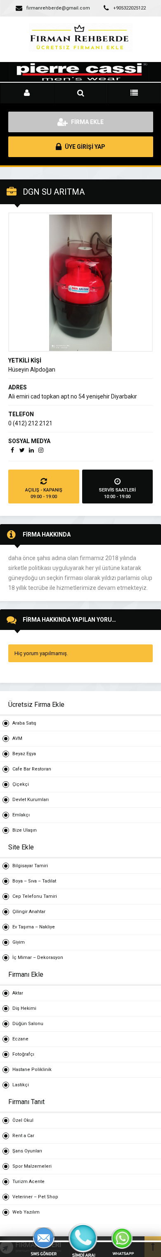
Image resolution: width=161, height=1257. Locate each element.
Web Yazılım (26, 1212)
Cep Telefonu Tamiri (34, 896)
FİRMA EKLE (87, 122)
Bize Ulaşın (24, 830)
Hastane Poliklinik (32, 1069)
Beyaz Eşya (24, 753)
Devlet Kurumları (30, 799)
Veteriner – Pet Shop (35, 1197)
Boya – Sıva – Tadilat (34, 881)
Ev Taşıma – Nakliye (33, 927)
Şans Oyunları (27, 1151)
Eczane (20, 1039)
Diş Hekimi (24, 1008)
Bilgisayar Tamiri (30, 865)
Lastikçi (20, 1085)
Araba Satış (24, 723)
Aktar (17, 993)
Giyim (18, 942)
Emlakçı (21, 815)
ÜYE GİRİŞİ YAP (84, 146)
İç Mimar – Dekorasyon (37, 957)
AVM (17, 738)
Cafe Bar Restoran (31, 769)
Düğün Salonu (27, 1023)
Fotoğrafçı (23, 1054)
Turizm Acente (28, 1181)
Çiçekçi (20, 784)
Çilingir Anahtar (28, 911)
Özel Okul (22, 1120)
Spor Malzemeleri (32, 1166)
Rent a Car (23, 1135)
